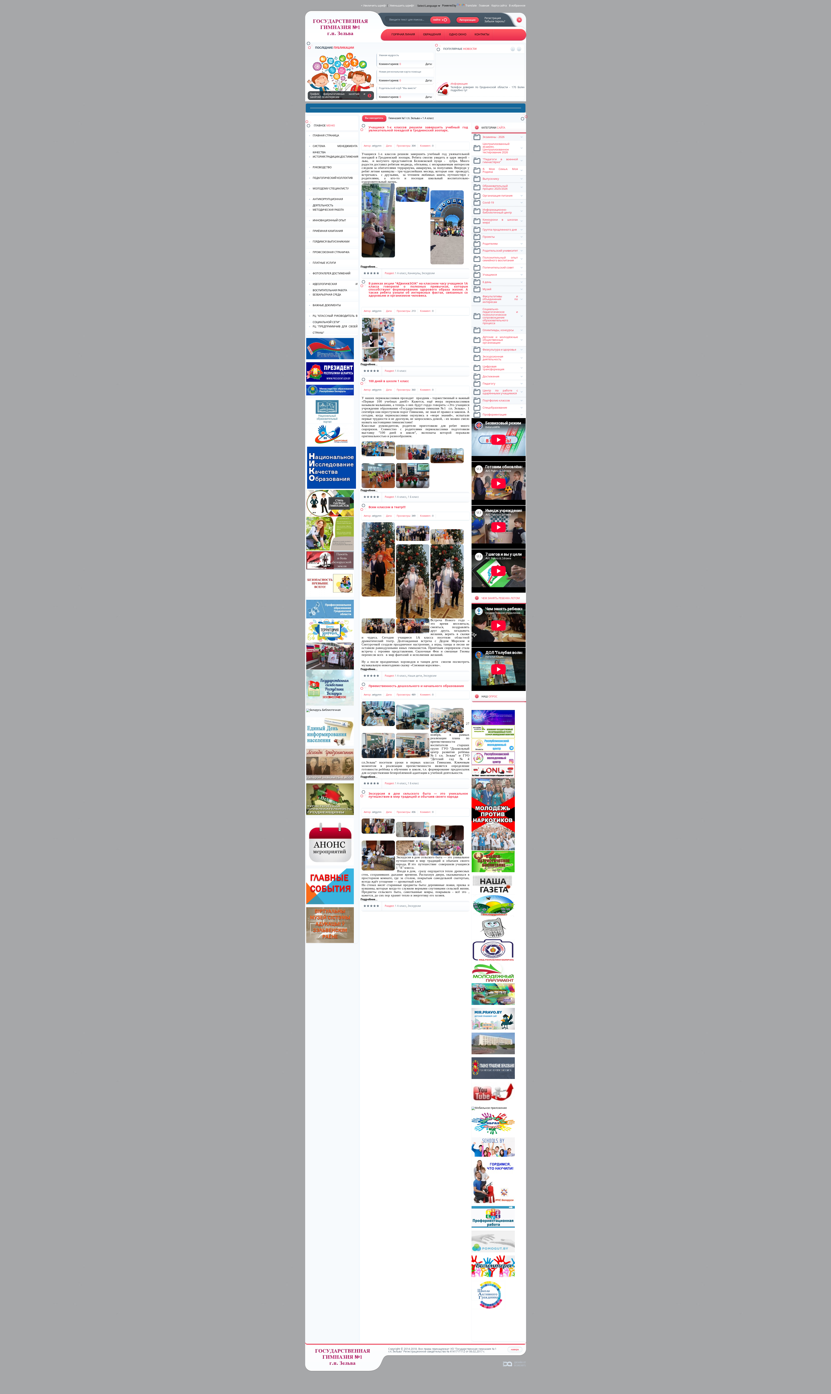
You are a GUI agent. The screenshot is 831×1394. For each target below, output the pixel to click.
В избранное (517, 5)
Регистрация (493, 18)
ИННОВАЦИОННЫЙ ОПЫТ (329, 220)
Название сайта (344, 1358)
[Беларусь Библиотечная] (323, 710)
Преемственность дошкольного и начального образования (416, 686)
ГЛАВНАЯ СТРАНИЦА (326, 135)
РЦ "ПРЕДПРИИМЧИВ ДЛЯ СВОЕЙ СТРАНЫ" (335, 329)
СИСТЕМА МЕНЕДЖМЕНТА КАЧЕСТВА (335, 149)
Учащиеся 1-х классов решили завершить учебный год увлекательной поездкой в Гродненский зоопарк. (418, 128)
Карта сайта (499, 5)
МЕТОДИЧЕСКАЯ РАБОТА (328, 210)
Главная (484, 5)
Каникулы (414, 273)
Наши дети (415, 676)
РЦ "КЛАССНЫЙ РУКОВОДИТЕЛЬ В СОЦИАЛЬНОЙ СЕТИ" (335, 318)
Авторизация (468, 20)
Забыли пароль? (495, 21)
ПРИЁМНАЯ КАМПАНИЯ (328, 231)
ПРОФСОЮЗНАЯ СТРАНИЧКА (331, 252)
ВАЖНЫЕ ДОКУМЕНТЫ (327, 305)
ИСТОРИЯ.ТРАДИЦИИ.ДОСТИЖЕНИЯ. (335, 156)
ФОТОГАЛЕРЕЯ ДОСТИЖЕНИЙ (331, 273)
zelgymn (377, 145)
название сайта (342, 28)
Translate (471, 5)
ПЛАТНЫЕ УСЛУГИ (324, 263)
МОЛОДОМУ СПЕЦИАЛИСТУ (331, 188)
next (519, 49)
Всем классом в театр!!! (387, 507)
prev (513, 49)
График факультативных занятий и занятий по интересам (369, 95)
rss (519, 20)
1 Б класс (413, 497)
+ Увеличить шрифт (374, 5)
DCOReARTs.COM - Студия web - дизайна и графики (514, 1363)
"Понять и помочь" (463, 56)
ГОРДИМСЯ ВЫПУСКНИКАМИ (331, 241)
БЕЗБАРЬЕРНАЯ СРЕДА (327, 294)
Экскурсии (428, 273)
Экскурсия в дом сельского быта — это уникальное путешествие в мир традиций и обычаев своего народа (418, 795)
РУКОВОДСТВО (322, 167)
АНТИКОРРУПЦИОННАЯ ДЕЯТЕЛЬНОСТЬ (328, 202)
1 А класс (400, 273)
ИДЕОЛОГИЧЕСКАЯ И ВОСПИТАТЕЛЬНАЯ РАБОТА (335, 286)
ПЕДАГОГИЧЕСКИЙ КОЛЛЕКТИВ (333, 178)
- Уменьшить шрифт (401, 5)
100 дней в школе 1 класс (389, 381)
